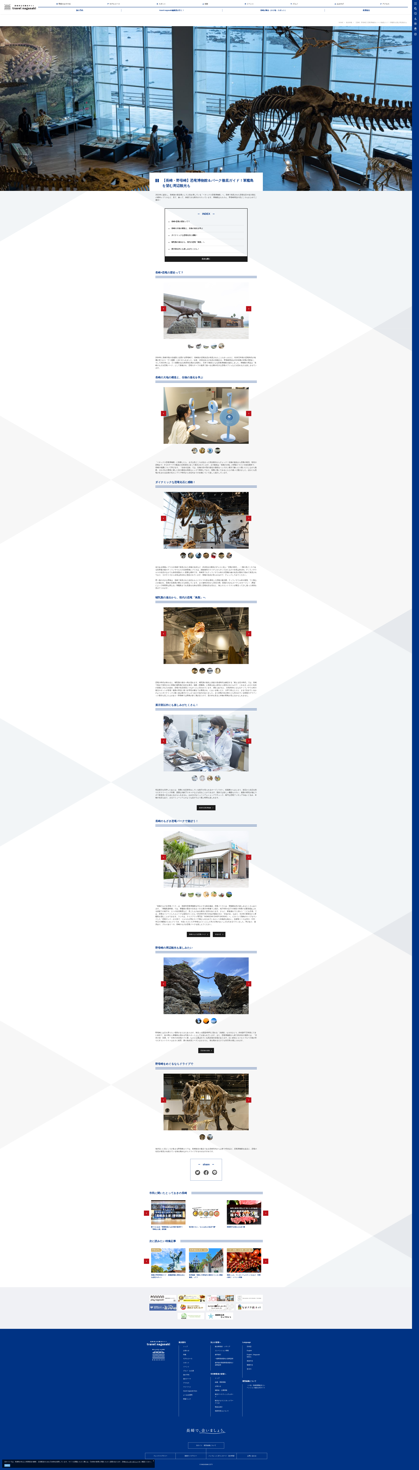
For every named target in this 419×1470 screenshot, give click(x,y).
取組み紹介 (219, 1407)
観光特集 (349, 22)
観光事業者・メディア (222, 1346)
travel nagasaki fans (190, 1391)
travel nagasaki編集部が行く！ (171, 10)
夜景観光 (366, 10)
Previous (163, 308)
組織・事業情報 (220, 1382)
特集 (184, 1354)
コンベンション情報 (222, 1350)
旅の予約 (79, 10)
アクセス (186, 1383)
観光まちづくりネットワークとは (224, 1402)
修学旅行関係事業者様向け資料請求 (224, 1364)
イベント (186, 1367)
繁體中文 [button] (250, 1365)
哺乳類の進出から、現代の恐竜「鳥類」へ (188, 242)
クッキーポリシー (133, 1462)
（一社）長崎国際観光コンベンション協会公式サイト (256, 1386)
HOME (341, 22)
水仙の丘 (218, 934)
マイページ (187, 1387)
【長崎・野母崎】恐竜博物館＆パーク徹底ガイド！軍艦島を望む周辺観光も (381, 22)
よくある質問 (187, 1395)
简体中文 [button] (250, 1361)
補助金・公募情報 (221, 1390)
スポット (186, 1362)
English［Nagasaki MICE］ (253, 1356)
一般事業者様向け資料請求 (224, 1358)
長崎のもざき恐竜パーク (197, 934)
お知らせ (186, 1350)
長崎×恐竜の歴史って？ (180, 221)
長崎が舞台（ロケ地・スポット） (273, 10)
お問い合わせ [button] (251, 1456)
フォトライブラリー (160, 1456)
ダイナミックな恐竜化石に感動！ (184, 235)
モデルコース (187, 1358)
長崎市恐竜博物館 (205, 808)
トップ (185, 1346)
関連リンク (187, 1399)
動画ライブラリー (191, 1456)
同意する (7, 1465)
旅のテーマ (187, 1379)
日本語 (249, 1346)
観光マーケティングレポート (224, 1395)
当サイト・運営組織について (206, 1445)
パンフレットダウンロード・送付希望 (221, 1456)
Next (248, 308)
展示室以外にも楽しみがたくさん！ (185, 249)
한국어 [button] (249, 1369)
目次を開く (206, 259)
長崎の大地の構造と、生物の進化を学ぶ (187, 228)
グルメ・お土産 (188, 1371)
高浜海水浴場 (205, 1050)
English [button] (249, 1350)
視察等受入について (222, 1411)
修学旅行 (218, 1354)
